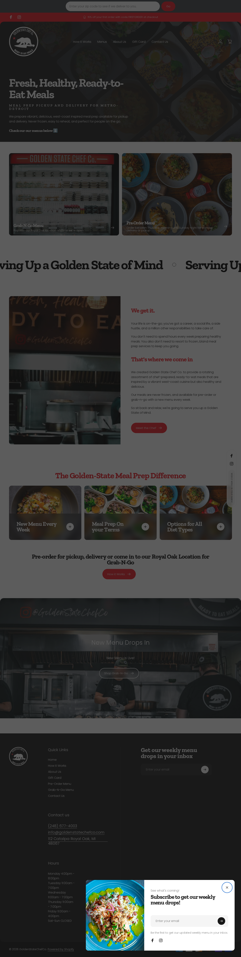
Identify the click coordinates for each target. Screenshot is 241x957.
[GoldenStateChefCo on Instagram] (161, 940)
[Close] (227, 887)
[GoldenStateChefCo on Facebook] (152, 940)
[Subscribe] (221, 921)
